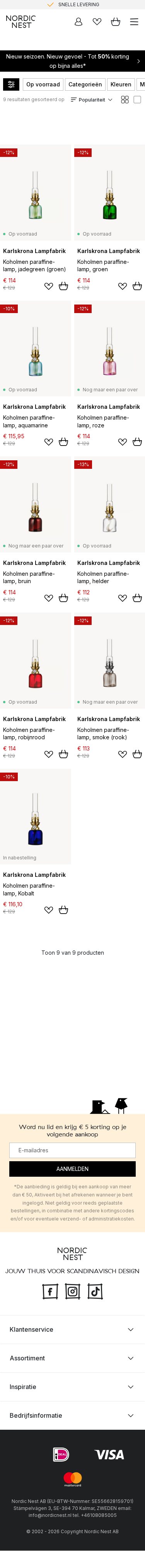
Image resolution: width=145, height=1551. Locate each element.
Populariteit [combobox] (92, 100)
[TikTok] (95, 1291)
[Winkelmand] (115, 21)
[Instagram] (72, 1291)
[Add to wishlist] (49, 286)
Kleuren (121, 84)
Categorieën (85, 84)
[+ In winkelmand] (63, 286)
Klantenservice (31, 1330)
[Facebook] (50, 1291)
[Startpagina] (21, 21)
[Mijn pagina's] (78, 21)
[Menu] (134, 21)
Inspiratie (23, 1387)
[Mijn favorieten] (97, 21)
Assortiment (27, 1358)
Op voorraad (43, 84)
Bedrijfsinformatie (36, 1416)
